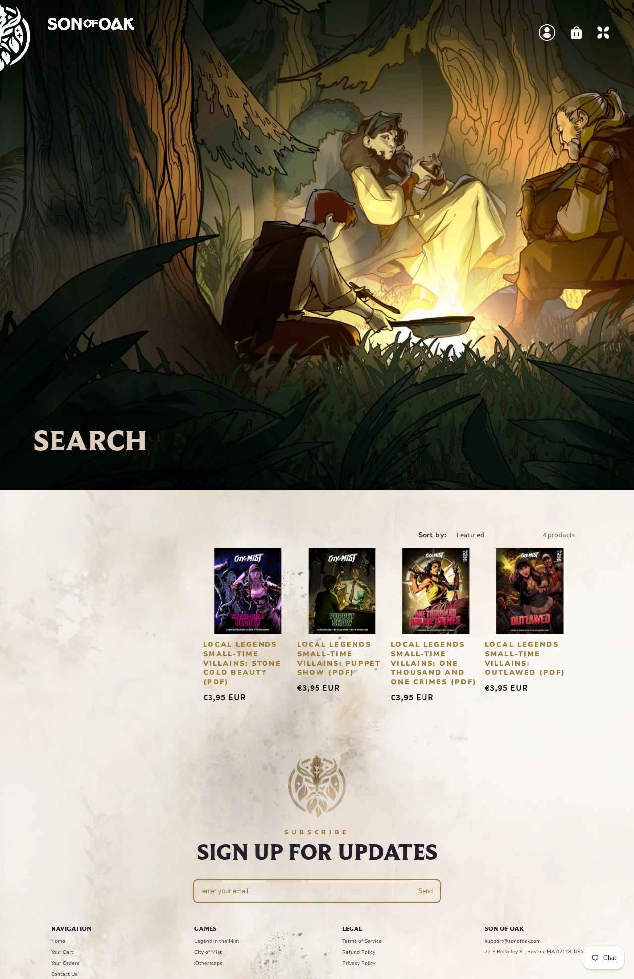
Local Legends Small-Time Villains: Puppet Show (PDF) (339, 658)
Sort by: (432, 535)
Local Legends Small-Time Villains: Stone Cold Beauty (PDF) (242, 662)
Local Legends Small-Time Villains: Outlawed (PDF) (525, 658)
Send (425, 891)
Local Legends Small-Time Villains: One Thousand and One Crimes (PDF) (433, 662)
